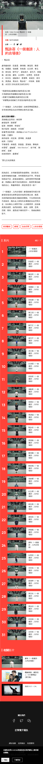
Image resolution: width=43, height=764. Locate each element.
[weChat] (29, 720)
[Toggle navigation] (40, 3)
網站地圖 (12, 743)
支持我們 (30, 3)
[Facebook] (14, 720)
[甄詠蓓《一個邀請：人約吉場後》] (21, 18)
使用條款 (21, 743)
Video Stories (14, 32)
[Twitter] (21, 720)
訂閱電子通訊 (21, 730)
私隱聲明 (30, 743)
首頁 (6, 32)
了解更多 (17, 760)
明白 (5, 760)
